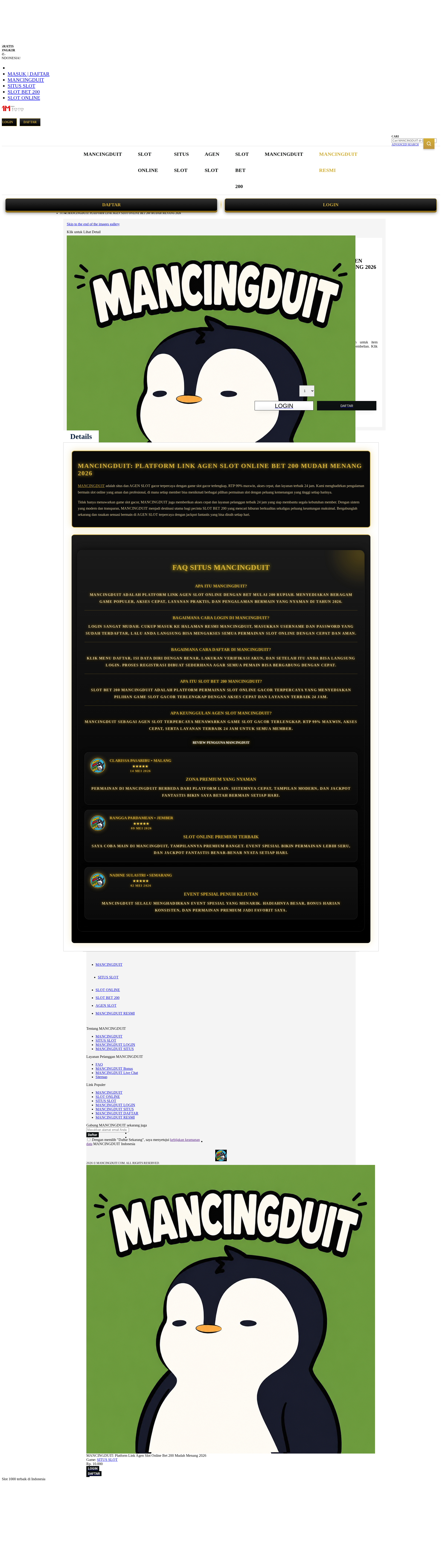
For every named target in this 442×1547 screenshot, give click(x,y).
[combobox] (414, 140)
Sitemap (101, 1077)
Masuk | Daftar (28, 74)
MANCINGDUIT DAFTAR (117, 1113)
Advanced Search (405, 144)
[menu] (221, 170)
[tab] (81, 436)
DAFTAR (111, 204)
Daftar (30, 122)
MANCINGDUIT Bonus (114, 1069)
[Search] (428, 143)
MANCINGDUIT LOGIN (115, 1045)
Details (81, 436)
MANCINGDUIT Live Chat (117, 1073)
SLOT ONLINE (24, 98)
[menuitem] (103, 154)
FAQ (99, 1064)
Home (64, 213)
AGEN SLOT (106, 1005)
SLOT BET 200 (24, 92)
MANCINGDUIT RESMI (115, 1013)
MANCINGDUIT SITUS (115, 1049)
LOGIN (330, 204)
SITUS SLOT (21, 86)
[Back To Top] (88, 1476)
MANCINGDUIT (26, 80)
